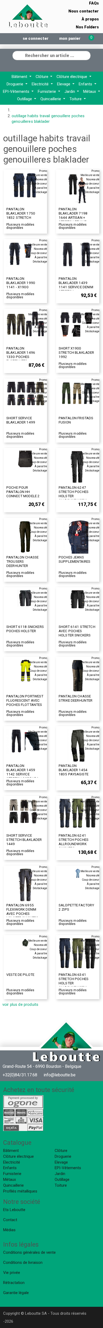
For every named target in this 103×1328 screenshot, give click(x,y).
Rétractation (14, 1282)
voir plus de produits (20, 1004)
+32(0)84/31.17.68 (20, 1074)
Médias (9, 1229)
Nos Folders (87, 27)
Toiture (76, 99)
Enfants (86, 84)
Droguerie (15, 84)
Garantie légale (16, 1292)
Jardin (70, 91)
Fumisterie (47, 91)
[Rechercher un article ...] (86, 54)
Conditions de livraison (23, 1262)
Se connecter (36, 38)
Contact (10, 1219)
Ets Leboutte (14, 1209)
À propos (90, 19)
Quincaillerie (51, 99)
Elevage (64, 84)
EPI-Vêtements (16, 91)
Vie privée (11, 1272)
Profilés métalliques (20, 1191)
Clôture (42, 76)
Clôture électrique (72, 76)
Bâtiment (20, 76)
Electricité (41, 84)
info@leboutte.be (60, 1074)
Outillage (25, 99)
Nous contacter (83, 11)
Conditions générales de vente (29, 1252)
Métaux (90, 91)
